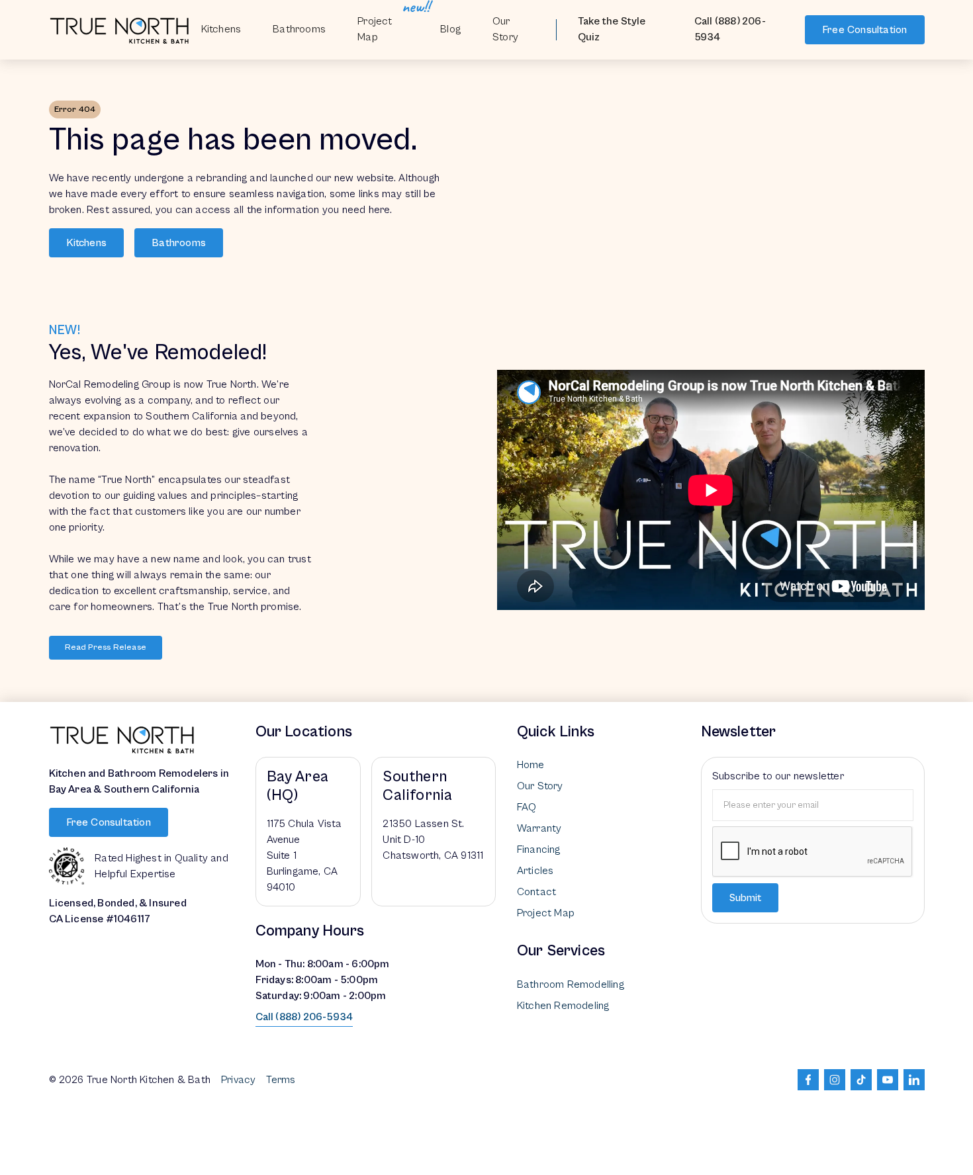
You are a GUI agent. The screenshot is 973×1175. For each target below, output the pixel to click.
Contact (536, 892)
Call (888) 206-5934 (730, 29)
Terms (280, 1080)
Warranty (539, 828)
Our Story (505, 29)
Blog (450, 29)
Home (531, 765)
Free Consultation (864, 30)
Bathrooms (179, 243)
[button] (299, 30)
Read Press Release (106, 647)
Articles (535, 871)
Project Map (374, 29)
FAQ (527, 807)
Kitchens (221, 29)
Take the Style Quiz (612, 29)
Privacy (238, 1080)
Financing (539, 849)
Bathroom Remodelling (570, 984)
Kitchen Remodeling (563, 1006)
